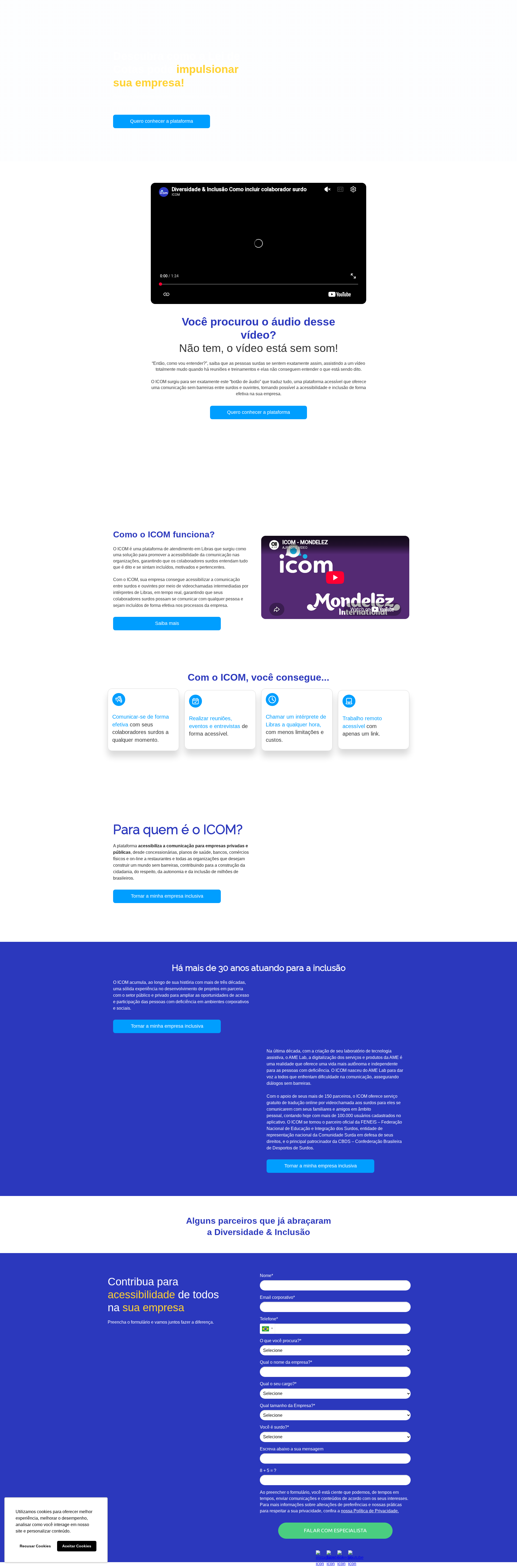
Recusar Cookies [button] (35, 1546)
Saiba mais (167, 623)
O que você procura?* (280, 1340)
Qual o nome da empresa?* (286, 1362)
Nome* (266, 1275)
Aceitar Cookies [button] (76, 1546)
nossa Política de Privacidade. (370, 1511)
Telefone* (269, 1319)
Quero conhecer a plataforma (161, 121)
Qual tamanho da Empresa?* (287, 1405)
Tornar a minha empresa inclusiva (167, 896)
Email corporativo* (277, 1297)
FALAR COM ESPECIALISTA (335, 1530)
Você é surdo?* (274, 1427)
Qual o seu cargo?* (278, 1383)
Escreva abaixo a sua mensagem (291, 1449)
